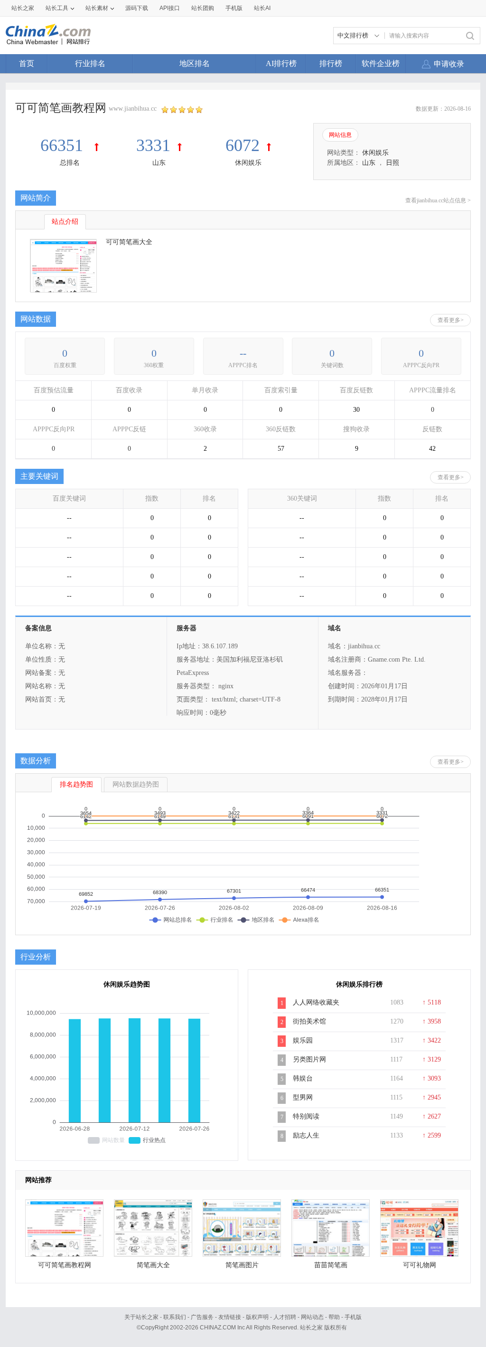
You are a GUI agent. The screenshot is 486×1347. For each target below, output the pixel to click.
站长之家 (22, 8)
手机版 (353, 1317)
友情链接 (229, 1317)
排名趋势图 (76, 784)
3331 (153, 145)
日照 (392, 162)
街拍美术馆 (309, 1021)
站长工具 (57, 8)
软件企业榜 (381, 63)
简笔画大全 (153, 1265)
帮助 (334, 1317)
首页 (26, 63)
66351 (63, 145)
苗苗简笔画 (330, 1265)
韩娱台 (303, 1078)
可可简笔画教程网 (64, 1265)
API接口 (169, 8)
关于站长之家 (141, 1317)
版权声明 (257, 1317)
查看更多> (451, 320)
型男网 (303, 1097)
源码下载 (136, 8)
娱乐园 (303, 1040)
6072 (242, 145)
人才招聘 (284, 1317)
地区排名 (194, 63)
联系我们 (174, 1317)
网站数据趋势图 (135, 784)
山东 (159, 162)
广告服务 (202, 1317)
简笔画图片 (242, 1265)
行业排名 (90, 63)
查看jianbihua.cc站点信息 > (438, 200)
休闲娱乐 (248, 162)
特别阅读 (306, 1116)
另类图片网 (309, 1059)
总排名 (70, 162)
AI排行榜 (281, 63)
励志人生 (306, 1135)
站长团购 (202, 8)
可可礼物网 (419, 1265)
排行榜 (330, 63)
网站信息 (340, 135)
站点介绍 (65, 221)
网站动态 (312, 1317)
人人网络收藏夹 (316, 1002)
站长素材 (96, 8)
